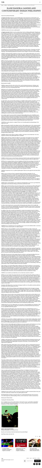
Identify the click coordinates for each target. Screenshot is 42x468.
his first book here (15, 432)
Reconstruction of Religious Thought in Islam (12, 327)
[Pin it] (40, 436)
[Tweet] (38, 436)
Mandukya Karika (10, 399)
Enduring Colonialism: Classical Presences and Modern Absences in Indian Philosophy (20, 219)
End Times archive (11, 5)
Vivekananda (25, 182)
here (10, 432)
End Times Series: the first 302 (7, 434)
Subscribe (37, 460)
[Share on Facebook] (36, 436)
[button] (40, 2)
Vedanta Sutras (9, 397)
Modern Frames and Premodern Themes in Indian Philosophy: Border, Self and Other (17, 120)
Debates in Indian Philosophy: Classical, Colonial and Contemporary (20, 81)
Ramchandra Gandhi (22, 166)
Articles (5, 5)
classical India (31, 254)
